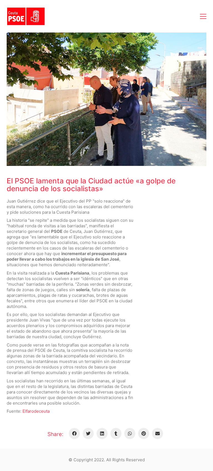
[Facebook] (74, 433)
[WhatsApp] (129, 433)
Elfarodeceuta (36, 411)
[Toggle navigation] (203, 16)
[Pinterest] (143, 433)
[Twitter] (88, 433)
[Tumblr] (115, 433)
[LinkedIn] (102, 433)
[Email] (157, 433)
